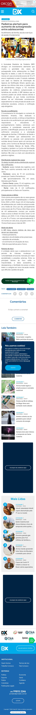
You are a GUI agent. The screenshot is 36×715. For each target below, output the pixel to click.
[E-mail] (32, 293)
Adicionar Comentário (19, 320)
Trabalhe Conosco (7, 666)
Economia (22, 675)
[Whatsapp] (26, 293)
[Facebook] (15, 293)
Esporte (4, 678)
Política (3, 675)
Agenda (21, 683)
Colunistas (4, 683)
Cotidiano (6, 19)
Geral (21, 678)
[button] (17, 281)
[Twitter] (20, 293)
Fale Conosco (23, 666)
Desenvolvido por (18, 712)
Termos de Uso (24, 663)
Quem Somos (6, 663)
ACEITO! (13, 368)
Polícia (3, 680)
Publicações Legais (7, 686)
